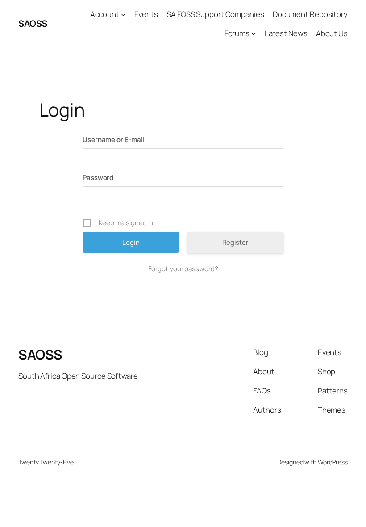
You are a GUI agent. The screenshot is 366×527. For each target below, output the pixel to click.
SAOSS (32, 23)
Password (98, 177)
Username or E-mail (113, 139)
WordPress (333, 462)
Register (235, 242)
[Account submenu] (123, 14)
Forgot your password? (183, 268)
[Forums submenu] (253, 33)
